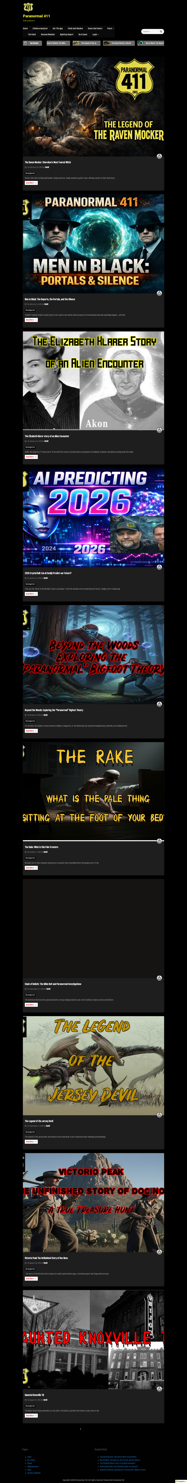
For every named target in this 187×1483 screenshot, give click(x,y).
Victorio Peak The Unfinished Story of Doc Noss (46, 1258)
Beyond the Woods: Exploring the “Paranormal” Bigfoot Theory (54, 710)
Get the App (58, 28)
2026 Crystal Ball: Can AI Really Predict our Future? (152, 43)
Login (94, 34)
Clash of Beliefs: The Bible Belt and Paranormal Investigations (53, 984)
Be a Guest (83, 34)
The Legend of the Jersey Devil (39, 1121)
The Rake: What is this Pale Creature (41, 847)
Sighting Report (67, 34)
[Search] (161, 31)
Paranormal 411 (36, 16)
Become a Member (34, 1473)
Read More (30, 183)
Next (104, 1429)
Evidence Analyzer (40, 28)
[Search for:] (139, 31)
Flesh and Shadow (75, 28)
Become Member (48, 34)
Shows (29, 1463)
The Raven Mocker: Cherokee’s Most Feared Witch (48, 162)
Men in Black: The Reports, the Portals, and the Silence (84, 43)
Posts (109, 28)
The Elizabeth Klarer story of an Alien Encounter (117, 43)
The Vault (32, 34)
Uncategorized (30, 173)
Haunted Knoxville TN (34, 1395)
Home (25, 28)
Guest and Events (95, 28)
